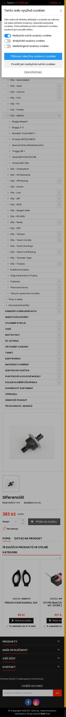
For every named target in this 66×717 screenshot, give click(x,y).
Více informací (33, 72)
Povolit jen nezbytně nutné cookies (33, 64)
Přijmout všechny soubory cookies (33, 56)
